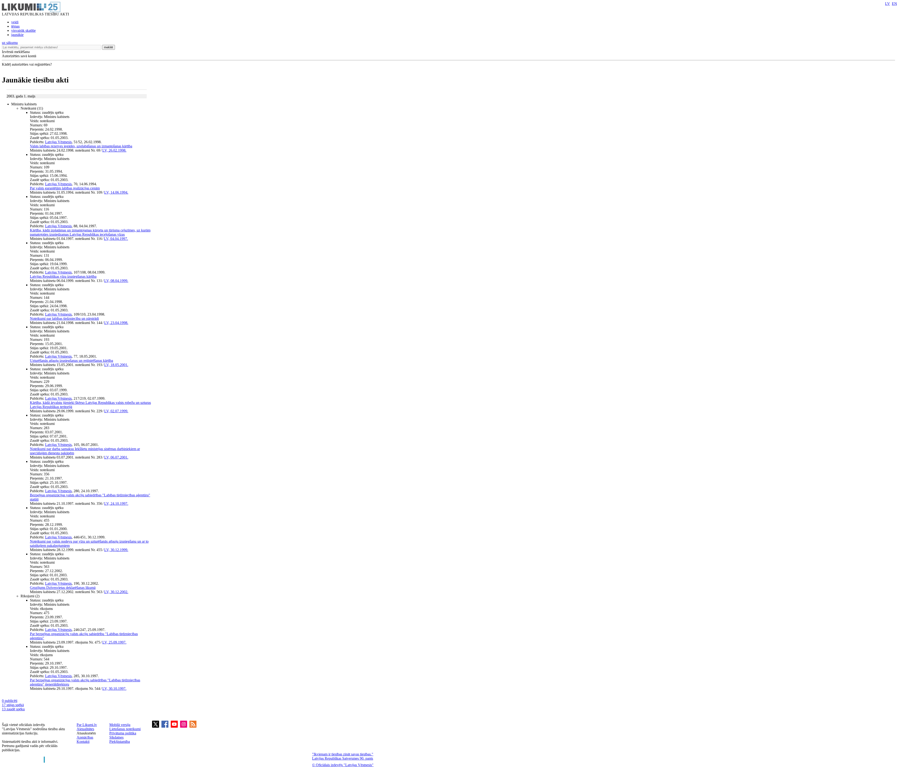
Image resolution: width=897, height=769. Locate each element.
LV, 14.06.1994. (116, 192)
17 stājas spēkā (13, 705)
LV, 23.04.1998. (116, 323)
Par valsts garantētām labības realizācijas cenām (65, 188)
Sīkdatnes (116, 737)
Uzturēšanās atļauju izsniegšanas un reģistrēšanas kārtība (71, 361)
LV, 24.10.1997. (116, 504)
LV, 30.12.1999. (116, 550)
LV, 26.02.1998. (114, 150)
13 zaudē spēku (13, 709)
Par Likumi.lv (87, 725)
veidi (14, 22)
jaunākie (17, 35)
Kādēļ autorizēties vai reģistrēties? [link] (27, 64)
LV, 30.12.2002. (116, 592)
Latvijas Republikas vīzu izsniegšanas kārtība (63, 276)
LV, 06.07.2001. (116, 457)
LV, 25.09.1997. (114, 642)
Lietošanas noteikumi (125, 729)
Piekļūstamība (119, 742)
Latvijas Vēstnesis (58, 142)
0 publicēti (9, 701)
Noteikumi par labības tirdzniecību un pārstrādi (64, 318)
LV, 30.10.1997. (114, 689)
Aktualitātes (85, 729)
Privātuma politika (122, 733)
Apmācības (85, 737)
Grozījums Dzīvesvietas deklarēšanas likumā (63, 588)
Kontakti (83, 742)
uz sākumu (10, 43)
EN (894, 4)
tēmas (15, 26)
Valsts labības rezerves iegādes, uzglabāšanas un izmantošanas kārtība (81, 146)
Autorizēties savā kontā (19, 56)
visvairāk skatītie (23, 30)
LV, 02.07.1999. (116, 411)
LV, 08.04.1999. (116, 281)
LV (887, 4)
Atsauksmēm (86, 733)
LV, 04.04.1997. (116, 239)
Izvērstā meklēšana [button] (16, 52)
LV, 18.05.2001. (116, 365)
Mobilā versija (119, 725)
